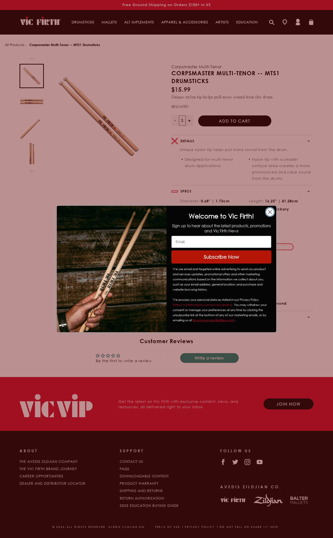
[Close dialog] (270, 212)
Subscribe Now (221, 257)
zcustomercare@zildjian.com (214, 320)
